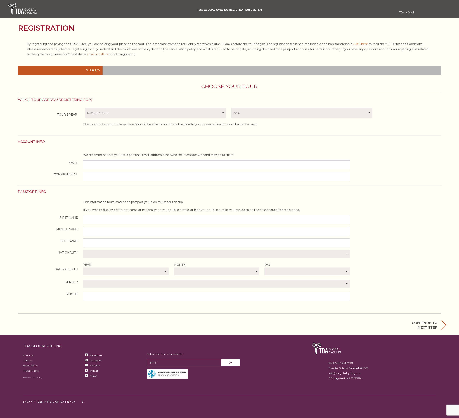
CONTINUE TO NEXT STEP (424, 325)
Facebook (95, 355)
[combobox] (155, 113)
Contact (27, 360)
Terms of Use (30, 365)
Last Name (69, 241)
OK (230, 362)
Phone (72, 294)
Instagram (95, 360)
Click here (361, 44)
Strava (93, 376)
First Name (69, 217)
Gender (71, 282)
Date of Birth (66, 269)
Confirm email (66, 174)
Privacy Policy (31, 370)
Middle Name (67, 229)
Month (180, 264)
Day (267, 264)
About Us (28, 355)
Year (87, 264)
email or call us (97, 54)
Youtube (94, 365)
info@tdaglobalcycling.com (345, 373)
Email (73, 162)
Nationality (68, 252)
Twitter (93, 370)
